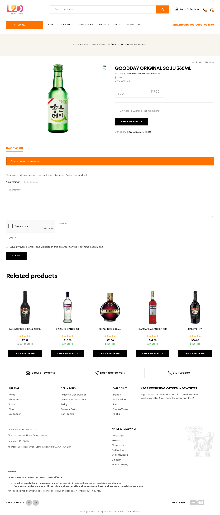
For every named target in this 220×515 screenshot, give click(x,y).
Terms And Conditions (73, 400)
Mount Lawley (120, 465)
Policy (64, 404)
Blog (11, 409)
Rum (114, 404)
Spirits (84, 44)
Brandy (116, 395)
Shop (12, 404)
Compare (153, 111)
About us (14, 400)
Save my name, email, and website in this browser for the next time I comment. (56, 247)
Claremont (118, 445)
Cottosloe (118, 450)
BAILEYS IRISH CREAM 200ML (25, 329)
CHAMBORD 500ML (110, 329)
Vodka (116, 414)
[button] (104, 67)
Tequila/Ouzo (120, 409)
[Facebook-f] (29, 503)
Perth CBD (118, 436)
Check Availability (131, 122)
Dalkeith (116, 460)
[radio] (139, 92)
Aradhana (135, 512)
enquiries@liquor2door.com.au (193, 25)
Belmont (117, 441)
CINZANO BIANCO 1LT (67, 329)
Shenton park (120, 455)
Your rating (13, 182)
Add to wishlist (133, 111)
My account (16, 414)
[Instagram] (36, 503)
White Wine (119, 400)
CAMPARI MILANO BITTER (152, 329)
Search (162, 9)
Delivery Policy (69, 409)
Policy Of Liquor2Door (73, 395)
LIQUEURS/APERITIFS (100, 44)
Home (76, 44)
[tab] (14, 148)
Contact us (67, 414)
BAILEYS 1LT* (195, 329)
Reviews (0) (14, 148)
